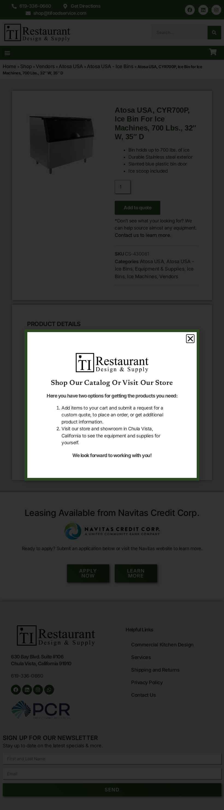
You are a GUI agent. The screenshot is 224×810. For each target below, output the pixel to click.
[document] (112, 405)
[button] (190, 338)
